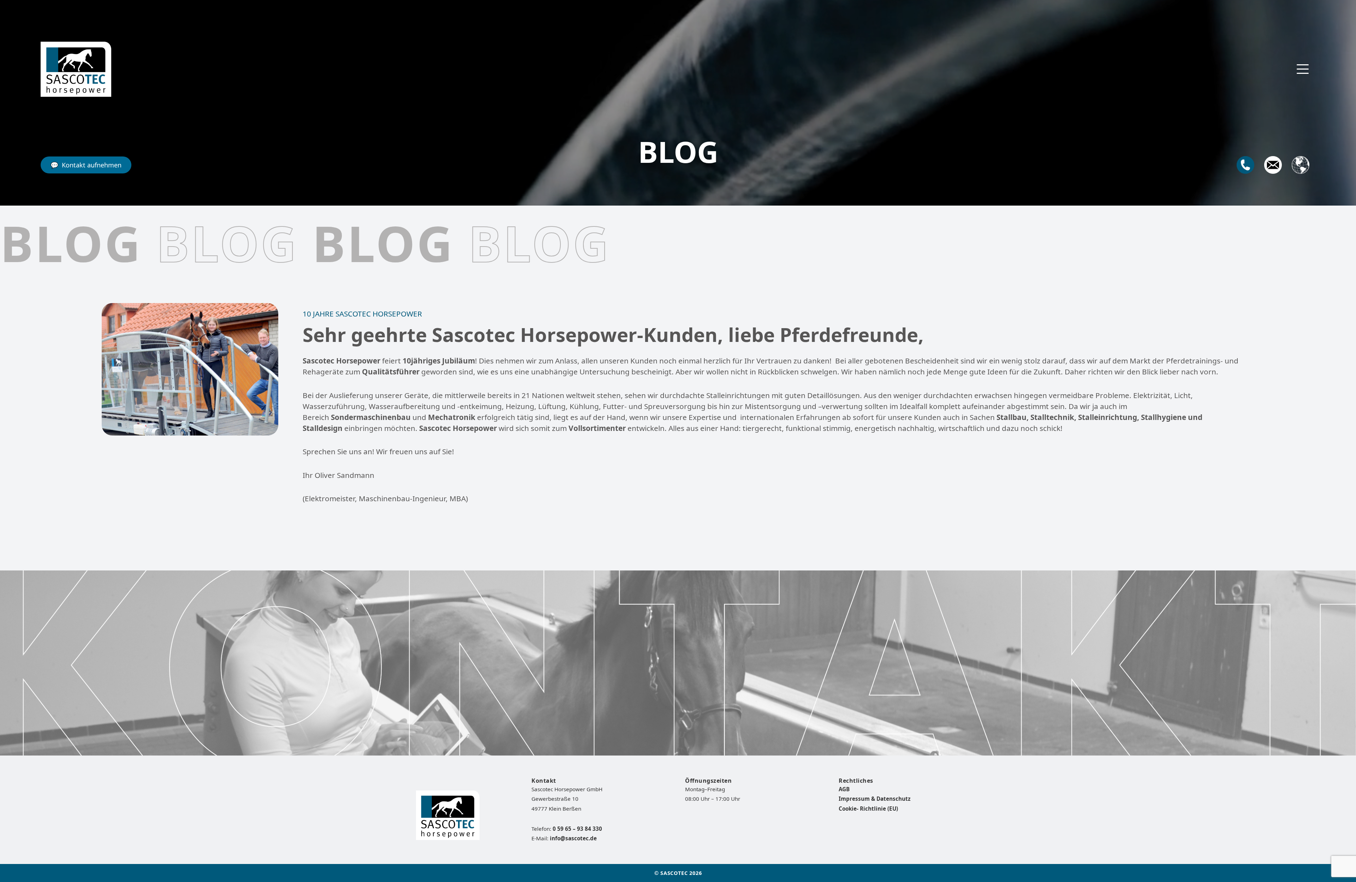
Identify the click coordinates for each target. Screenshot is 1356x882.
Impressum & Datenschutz (874, 798)
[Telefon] (1245, 164)
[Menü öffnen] (1302, 69)
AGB (844, 789)
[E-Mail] (1273, 164)
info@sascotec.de (573, 838)
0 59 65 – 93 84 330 (577, 828)
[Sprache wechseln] (1300, 164)
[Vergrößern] (269, 312)
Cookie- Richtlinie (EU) (868, 808)
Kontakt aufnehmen (91, 165)
